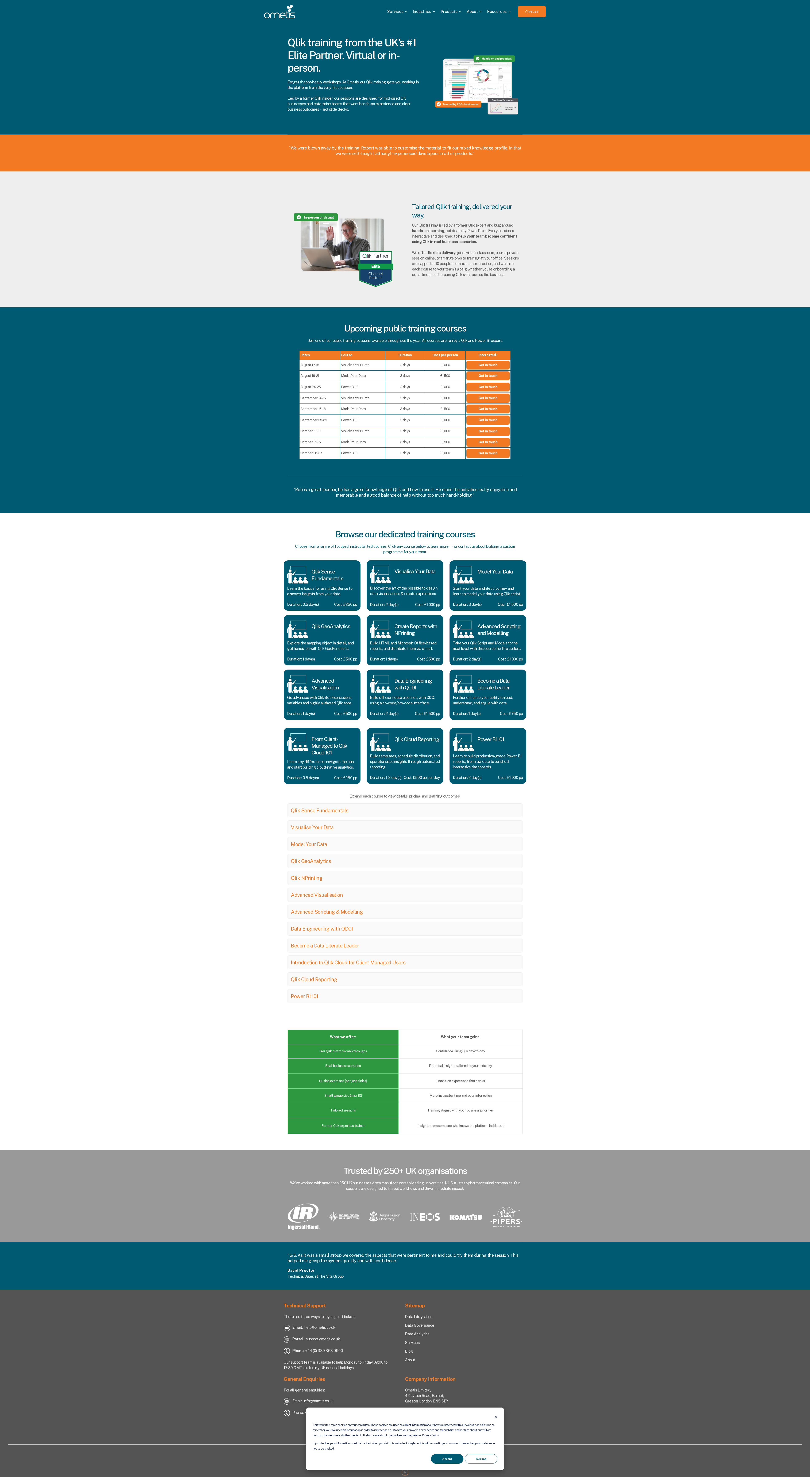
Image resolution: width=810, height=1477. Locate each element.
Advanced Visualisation (317, 895)
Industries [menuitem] (422, 11)
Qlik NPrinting (306, 878)
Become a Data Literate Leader (325, 945)
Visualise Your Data (312, 827)
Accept (447, 1459)
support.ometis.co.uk (323, 1339)
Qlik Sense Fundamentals (319, 810)
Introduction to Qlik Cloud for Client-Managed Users (348, 962)
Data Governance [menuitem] (419, 1325)
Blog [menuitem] (409, 1351)
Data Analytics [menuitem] (417, 1334)
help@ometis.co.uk (319, 1327)
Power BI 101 (304, 996)
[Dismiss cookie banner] (495, 1416)
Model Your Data (309, 844)
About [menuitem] (472, 11)
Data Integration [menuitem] (418, 1316)
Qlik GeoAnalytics (311, 861)
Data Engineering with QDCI (322, 929)
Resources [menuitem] (497, 11)
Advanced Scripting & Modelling (327, 912)
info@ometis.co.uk (319, 1401)
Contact (532, 11)
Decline (481, 1459)
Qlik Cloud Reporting (314, 979)
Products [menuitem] (449, 11)
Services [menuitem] (395, 11)
